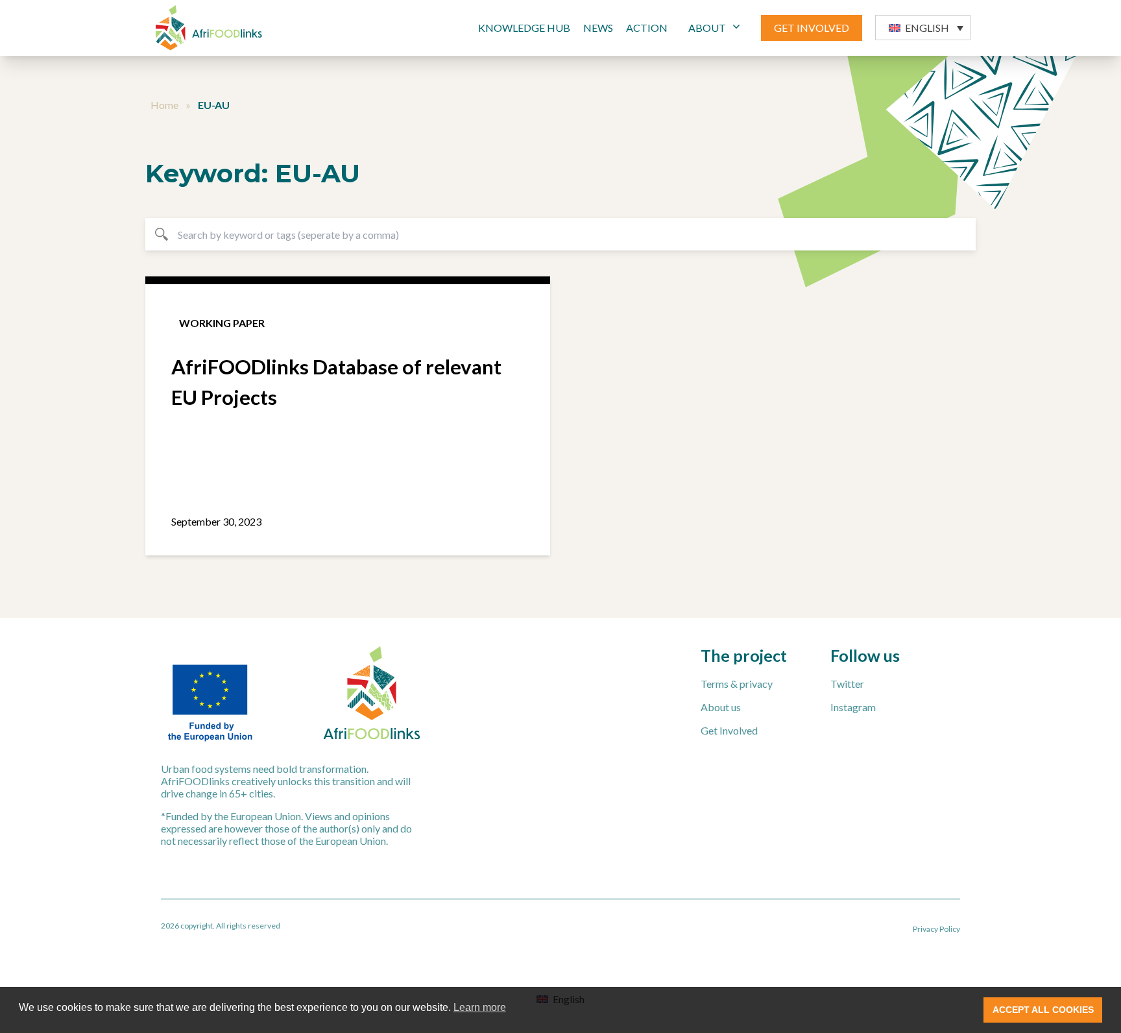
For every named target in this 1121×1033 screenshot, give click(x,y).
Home (164, 105)
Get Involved (729, 730)
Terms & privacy (737, 683)
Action (647, 27)
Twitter (847, 683)
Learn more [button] (479, 1007)
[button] (922, 27)
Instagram (853, 707)
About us (721, 707)
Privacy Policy (936, 929)
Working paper (222, 323)
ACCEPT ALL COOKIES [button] (1043, 1009)
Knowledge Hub (524, 27)
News (598, 27)
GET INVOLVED (811, 27)
